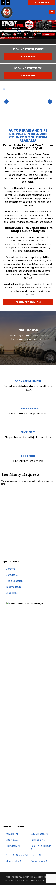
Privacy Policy (11, 880)
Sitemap (24, 880)
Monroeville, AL (14, 861)
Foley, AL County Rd (17, 855)
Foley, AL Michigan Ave (41, 847)
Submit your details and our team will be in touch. (28, 385)
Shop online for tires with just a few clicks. (28, 434)
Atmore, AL (12, 834)
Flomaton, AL (13, 846)
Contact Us (12, 575)
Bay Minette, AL (39, 834)
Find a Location (14, 581)
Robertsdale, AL (39, 861)
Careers (10, 568)
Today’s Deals (13, 587)
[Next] (51, 33)
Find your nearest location (28, 458)
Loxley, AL (36, 855)
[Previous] (4, 33)
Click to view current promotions (28, 411)
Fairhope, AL (38, 840)
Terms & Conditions (41, 880)
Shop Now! (28, 75)
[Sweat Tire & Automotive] (7, 8)
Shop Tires (12, 593)
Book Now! (28, 56)
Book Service (42, 2)
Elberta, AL (12, 840)
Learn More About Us (28, 302)
